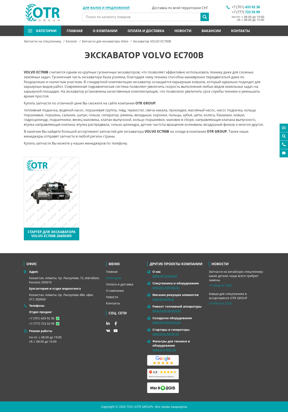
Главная (75, 30)
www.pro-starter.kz (165, 334)
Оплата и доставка (146, 30)
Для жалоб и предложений (106, 8)
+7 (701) (246, 7)
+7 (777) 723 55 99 (41, 323)
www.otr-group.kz (164, 276)
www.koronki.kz (163, 299)
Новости (182, 30)
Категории (113, 278)
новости (220, 264)
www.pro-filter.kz (164, 350)
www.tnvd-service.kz (166, 311)
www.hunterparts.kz (166, 322)
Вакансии (211, 30)
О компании (105, 30)
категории (46, 30)
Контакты (240, 30)
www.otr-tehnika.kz (165, 287)
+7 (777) (246, 12)
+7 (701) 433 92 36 (41, 318)
